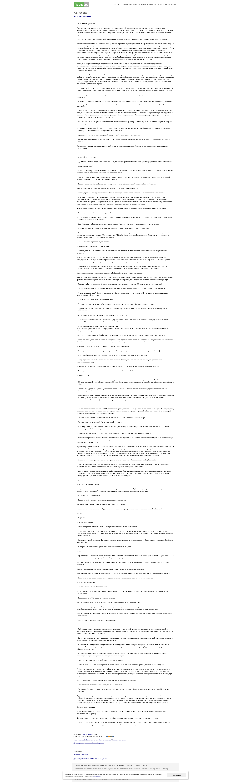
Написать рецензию (81, 755)
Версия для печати (92, 740)
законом (106, 769)
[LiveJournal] (113, 736)
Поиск (143, 4)
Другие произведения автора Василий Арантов (89, 743)
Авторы (117, 4)
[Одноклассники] (109, 736)
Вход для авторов (169, 4)
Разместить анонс (105, 740)
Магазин (150, 4)
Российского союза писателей (121, 779)
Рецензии (136, 4)
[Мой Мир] (111, 736)
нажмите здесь (97, 776)
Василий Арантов (82, 16)
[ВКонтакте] (107, 736)
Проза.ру (144, 765)
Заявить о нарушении (119, 740)
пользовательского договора (153, 768)
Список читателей (79, 740)
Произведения (126, 4)
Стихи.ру (137, 765)
